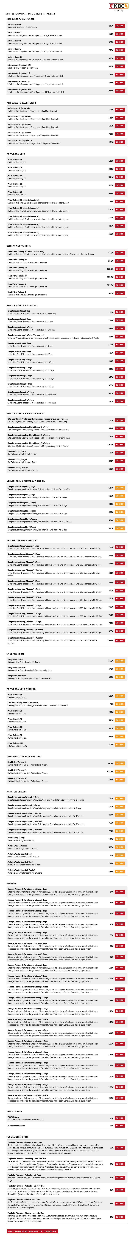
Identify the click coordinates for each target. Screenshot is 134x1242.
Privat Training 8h (15, 192)
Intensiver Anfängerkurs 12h (19, 65)
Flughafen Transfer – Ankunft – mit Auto (24, 1175)
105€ (111, 161)
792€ (111, 436)
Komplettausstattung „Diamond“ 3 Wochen (25, 638)
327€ (111, 555)
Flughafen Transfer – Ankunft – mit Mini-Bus (26, 1186)
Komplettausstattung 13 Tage (20, 384)
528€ (111, 185)
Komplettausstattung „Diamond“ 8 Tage (24, 581)
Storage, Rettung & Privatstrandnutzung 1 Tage (27, 889)
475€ (111, 563)
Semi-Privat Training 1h (17, 259)
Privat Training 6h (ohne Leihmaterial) (23, 224)
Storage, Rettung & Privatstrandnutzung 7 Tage (27, 954)
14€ (111, 892)
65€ (111, 1164)
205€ (111, 1087)
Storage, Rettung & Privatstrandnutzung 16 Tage (28, 1052)
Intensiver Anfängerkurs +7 (19, 81)
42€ (111, 913)
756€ (111, 615)
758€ (111, 134)
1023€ (110, 90)
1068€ (110, 640)
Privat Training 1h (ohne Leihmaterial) (23, 200)
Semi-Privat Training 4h (17, 276)
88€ (111, 452)
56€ (111, 924)
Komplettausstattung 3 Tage (19, 319)
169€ (111, 1044)
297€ (111, 320)
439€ (111, 26)
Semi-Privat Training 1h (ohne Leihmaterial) (26, 251)
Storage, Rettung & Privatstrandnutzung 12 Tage (28, 1008)
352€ (111, 661)
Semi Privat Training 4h (17, 778)
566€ (111, 582)
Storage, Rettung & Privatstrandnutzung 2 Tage (27, 900)
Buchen (120, 26)
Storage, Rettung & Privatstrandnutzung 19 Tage (28, 1084)
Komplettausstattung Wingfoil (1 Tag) (23, 797)
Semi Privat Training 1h (17, 762)
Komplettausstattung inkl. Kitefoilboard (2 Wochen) (29, 435)
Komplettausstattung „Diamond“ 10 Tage (24, 597)
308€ (111, 217)
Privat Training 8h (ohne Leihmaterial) (23, 232)
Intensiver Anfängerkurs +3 (19, 73)
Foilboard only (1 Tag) (17, 451)
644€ (111, 193)
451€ (111, 328)
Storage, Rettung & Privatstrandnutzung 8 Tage (27, 965)
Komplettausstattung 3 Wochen (21, 400)
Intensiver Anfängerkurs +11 (19, 89)
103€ (111, 968)
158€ (111, 1022)
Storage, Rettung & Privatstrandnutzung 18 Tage (28, 1073)
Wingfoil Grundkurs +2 (17, 667)
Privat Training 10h (15, 743)
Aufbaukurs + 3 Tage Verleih (19, 116)
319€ (111, 496)
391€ (111, 109)
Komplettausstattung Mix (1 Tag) (21, 486)
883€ (111, 58)
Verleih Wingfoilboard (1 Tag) (20, 854)
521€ (111, 118)
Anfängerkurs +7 (14, 49)
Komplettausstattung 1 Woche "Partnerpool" (26, 335)
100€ (111, 839)
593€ (111, 66)
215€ (111, 1098)
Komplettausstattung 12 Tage (20, 375)
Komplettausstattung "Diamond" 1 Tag (23, 546)
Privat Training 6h (15, 184)
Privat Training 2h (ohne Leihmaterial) (23, 208)
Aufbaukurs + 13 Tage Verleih (20, 140)
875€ (111, 82)
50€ (111, 1148)
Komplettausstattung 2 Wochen (21, 392)
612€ (111, 590)
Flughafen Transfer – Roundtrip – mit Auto (25, 1142)
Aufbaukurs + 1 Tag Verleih (19, 108)
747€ (111, 74)
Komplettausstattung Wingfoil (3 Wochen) (25, 829)
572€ (111, 669)
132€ (111, 798)
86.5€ (110, 261)
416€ (111, 293)
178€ (111, 1054)
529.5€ (110, 285)
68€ (111, 935)
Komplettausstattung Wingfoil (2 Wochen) (25, 821)
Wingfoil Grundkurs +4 (17, 675)
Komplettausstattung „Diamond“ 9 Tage (24, 589)
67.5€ (110, 253)
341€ (111, 779)
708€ (111, 607)
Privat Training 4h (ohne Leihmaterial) (23, 216)
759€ (111, 823)
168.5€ (110, 269)
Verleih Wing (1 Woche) (17, 846)
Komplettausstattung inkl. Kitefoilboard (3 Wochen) (29, 443)
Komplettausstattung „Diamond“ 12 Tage (24, 613)
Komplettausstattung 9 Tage (19, 351)
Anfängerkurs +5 (14, 40)
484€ (111, 428)
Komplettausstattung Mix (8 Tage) (22, 527)
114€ (111, 978)
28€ (111, 902)
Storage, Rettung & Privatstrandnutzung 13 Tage (28, 1019)
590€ (111, 369)
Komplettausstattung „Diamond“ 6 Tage (24, 562)
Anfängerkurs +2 (14, 32)
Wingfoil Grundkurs (16, 659)
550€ (111, 234)
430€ (111, 504)
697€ (111, 126)
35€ (111, 1118)
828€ (111, 631)
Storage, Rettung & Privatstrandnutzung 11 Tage (28, 997)
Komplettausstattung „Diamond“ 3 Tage (24, 554)
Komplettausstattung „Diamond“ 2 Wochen (25, 629)
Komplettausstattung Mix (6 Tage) (22, 511)
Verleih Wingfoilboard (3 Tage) (20, 862)
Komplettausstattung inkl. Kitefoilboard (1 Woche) (28, 427)
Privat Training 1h (15, 159)
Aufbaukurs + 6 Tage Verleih (19, 124)
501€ (111, 573)
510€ (111, 353)
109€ (111, 312)
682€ (111, 677)
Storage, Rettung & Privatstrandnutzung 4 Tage (27, 921)
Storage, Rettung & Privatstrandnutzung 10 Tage (28, 987)
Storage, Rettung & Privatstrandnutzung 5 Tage (27, 932)
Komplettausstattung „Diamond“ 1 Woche (25, 570)
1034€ (110, 444)
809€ (111, 744)
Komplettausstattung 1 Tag (19, 311)
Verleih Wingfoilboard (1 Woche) (21, 870)
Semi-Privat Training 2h (17, 267)
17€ (111, 1125)
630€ (111, 377)
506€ (111, 344)
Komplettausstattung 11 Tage (20, 367)
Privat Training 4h (15, 175)
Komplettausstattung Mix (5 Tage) (22, 502)
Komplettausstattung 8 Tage (19, 343)
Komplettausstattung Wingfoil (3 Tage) (24, 805)
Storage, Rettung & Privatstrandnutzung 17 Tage (28, 1063)
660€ (111, 385)
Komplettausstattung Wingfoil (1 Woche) (24, 813)
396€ (111, 177)
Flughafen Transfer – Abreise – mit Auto (24, 1199)
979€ (111, 831)
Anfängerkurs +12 (15, 57)
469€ (111, 512)
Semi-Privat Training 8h (17, 284)
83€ (111, 201)
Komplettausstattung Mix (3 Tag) (21, 494)
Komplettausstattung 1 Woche (20, 327)
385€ (111, 469)
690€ (111, 393)
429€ (111, 226)
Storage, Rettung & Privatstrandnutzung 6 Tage (27, 943)
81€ (111, 946)
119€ (111, 547)
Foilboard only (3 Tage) (17, 459)
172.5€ (110, 771)
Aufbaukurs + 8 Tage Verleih (19, 132)
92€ (111, 957)
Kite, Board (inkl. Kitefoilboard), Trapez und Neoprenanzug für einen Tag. (38, 419)
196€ (111, 1076)
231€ (111, 461)
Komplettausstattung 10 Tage (20, 359)
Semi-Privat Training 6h (17, 292)
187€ (111, 1065)
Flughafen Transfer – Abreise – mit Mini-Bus (26, 1213)
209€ (111, 169)
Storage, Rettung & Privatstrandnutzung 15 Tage (28, 1041)
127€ (111, 488)
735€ (111, 50)
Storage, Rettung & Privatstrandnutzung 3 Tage (27, 911)
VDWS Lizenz (13, 1117)
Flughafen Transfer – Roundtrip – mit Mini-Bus (27, 1158)
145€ (111, 1011)
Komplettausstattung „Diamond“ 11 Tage (24, 605)
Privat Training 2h (15, 167)
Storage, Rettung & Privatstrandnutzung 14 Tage (28, 1030)
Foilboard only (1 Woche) (18, 467)
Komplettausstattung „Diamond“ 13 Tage (24, 621)
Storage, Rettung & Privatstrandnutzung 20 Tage (28, 1095)
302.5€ (110, 277)
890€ (111, 401)
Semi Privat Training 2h (17, 770)
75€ (111, 704)
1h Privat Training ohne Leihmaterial (23, 702)
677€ (111, 42)
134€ (111, 1000)
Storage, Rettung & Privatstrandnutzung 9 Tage (27, 976)
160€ (111, 209)
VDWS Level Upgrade (16, 1125)
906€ (111, 142)
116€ (111, 420)
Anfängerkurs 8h (14, 24)
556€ (111, 34)
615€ (111, 336)
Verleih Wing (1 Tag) (16, 837)
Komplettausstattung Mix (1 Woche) (23, 519)
